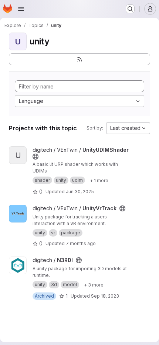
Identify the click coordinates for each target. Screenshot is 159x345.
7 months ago (81, 243)
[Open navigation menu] (21, 9)
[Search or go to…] (130, 8)
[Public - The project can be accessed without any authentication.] (35, 157)
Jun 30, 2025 (80, 191)
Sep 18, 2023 (105, 296)
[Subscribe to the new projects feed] (79, 59)
